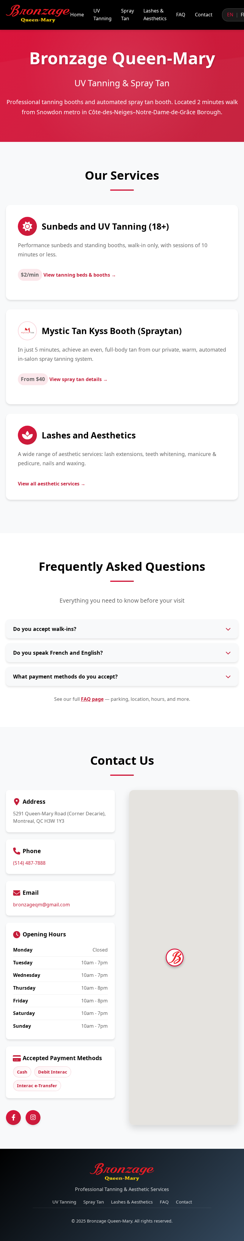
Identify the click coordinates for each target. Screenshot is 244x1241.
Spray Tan (127, 14)
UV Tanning (102, 14)
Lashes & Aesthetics (155, 14)
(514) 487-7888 (29, 863)
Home (77, 14)
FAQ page (92, 699)
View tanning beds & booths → (79, 275)
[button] (184, 949)
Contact (203, 14)
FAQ (180, 14)
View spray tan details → (78, 379)
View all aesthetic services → (51, 483)
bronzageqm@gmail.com (41, 904)
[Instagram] (33, 1117)
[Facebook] (13, 1117)
